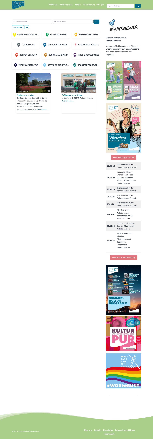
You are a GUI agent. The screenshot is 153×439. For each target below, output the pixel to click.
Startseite (53, 5)
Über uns (88, 430)
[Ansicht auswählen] (26, 27)
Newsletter (108, 430)
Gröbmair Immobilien (72, 95)
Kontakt (78, 5)
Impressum (110, 434)
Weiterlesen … (43, 109)
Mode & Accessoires (88, 55)
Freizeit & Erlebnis (88, 34)
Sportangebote (22, 91)
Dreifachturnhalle (25, 95)
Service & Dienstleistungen (62, 65)
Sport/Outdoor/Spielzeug (91, 65)
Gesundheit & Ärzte (88, 45)
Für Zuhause (28, 45)
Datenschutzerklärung (125, 430)
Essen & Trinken (58, 34)
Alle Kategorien (66, 5)
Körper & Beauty (28, 55)
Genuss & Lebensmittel (60, 45)
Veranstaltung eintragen (93, 5)
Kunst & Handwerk (58, 55)
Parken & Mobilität (28, 65)
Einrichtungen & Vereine (30, 34)
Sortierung (17, 27)
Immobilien (66, 91)
